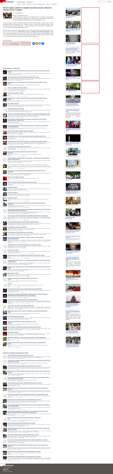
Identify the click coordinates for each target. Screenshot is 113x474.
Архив (23, 4)
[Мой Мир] (42, 43)
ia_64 (22, 13)
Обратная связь (5, 469)
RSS (11, 471)
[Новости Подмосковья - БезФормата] (7, 1)
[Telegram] (39, 43)
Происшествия (41, 4)
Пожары (48, 4)
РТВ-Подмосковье (15, 43)
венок (41, 18)
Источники (28, 4)
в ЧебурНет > (54, 4)
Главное (19, 4)
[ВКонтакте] (33, 43)
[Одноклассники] (36, 43)
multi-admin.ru (7, 19)
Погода (34, 4)
